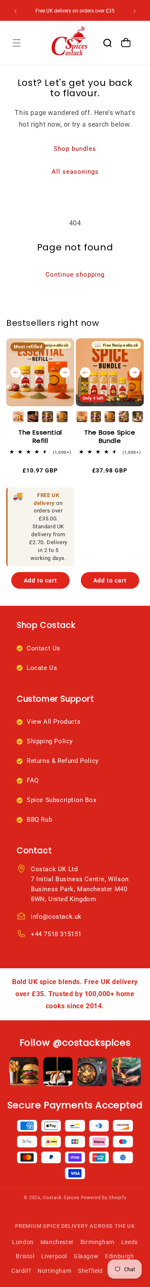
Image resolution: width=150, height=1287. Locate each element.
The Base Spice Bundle (109, 436)
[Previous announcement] (15, 11)
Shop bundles (75, 148)
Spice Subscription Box (61, 800)
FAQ (33, 780)
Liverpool (54, 1256)
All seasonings (75, 171)
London (23, 1242)
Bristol (25, 1256)
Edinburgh (119, 1256)
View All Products (53, 721)
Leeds (129, 1242)
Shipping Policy (50, 741)
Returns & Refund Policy (63, 761)
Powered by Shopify (104, 1197)
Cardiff (21, 1270)
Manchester (57, 1242)
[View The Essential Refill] (40, 372)
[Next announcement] (134, 11)
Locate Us (42, 668)
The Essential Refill (40, 436)
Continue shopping (75, 274)
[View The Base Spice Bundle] (110, 372)
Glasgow (86, 1256)
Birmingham (97, 1242)
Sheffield (90, 1270)
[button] (17, 43)
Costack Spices (61, 1197)
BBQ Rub (39, 819)
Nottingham (54, 1270)
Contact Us (43, 648)
